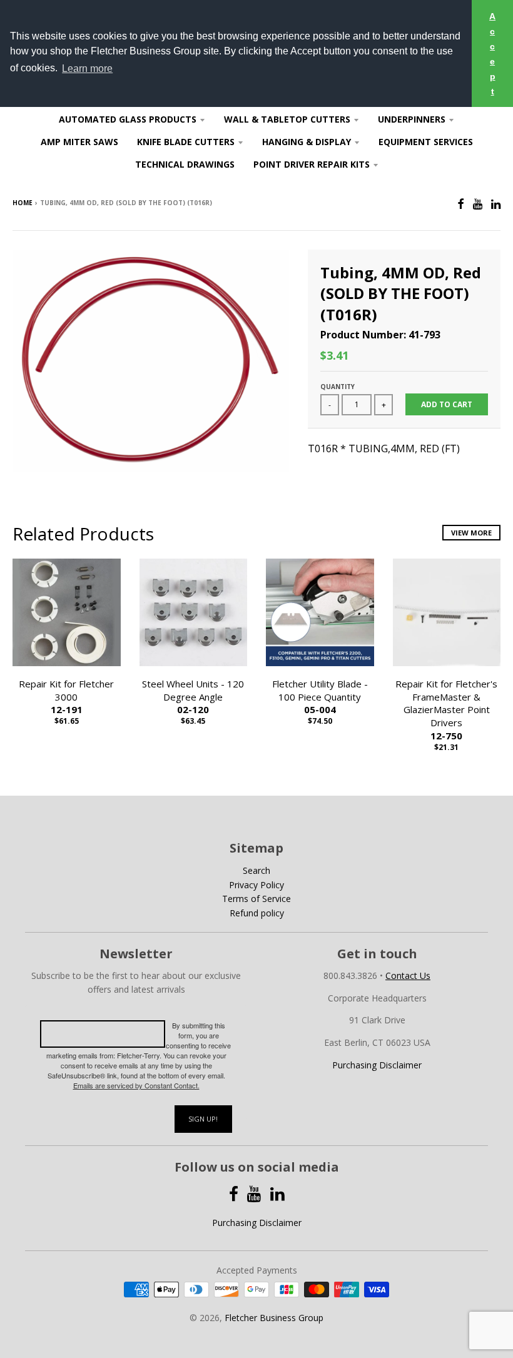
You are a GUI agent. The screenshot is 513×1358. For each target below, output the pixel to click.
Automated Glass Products (127, 119)
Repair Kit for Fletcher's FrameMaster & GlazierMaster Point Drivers (446, 709)
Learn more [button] (87, 68)
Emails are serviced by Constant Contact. (136, 1085)
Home (23, 202)
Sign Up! (203, 1118)
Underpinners (411, 119)
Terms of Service (256, 898)
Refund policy (257, 913)
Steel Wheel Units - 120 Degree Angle (193, 696)
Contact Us (407, 975)
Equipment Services (425, 142)
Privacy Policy (256, 885)
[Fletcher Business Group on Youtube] (477, 204)
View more (471, 532)
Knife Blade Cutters (186, 142)
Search (256, 870)
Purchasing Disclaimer (377, 1065)
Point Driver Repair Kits (311, 164)
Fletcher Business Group (274, 1318)
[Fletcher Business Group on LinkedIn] (495, 204)
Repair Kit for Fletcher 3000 (66, 696)
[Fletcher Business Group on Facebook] (460, 204)
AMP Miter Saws (79, 142)
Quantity (337, 386)
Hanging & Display (306, 142)
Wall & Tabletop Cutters (287, 119)
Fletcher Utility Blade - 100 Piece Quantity (320, 696)
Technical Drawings (185, 164)
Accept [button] (492, 53)
